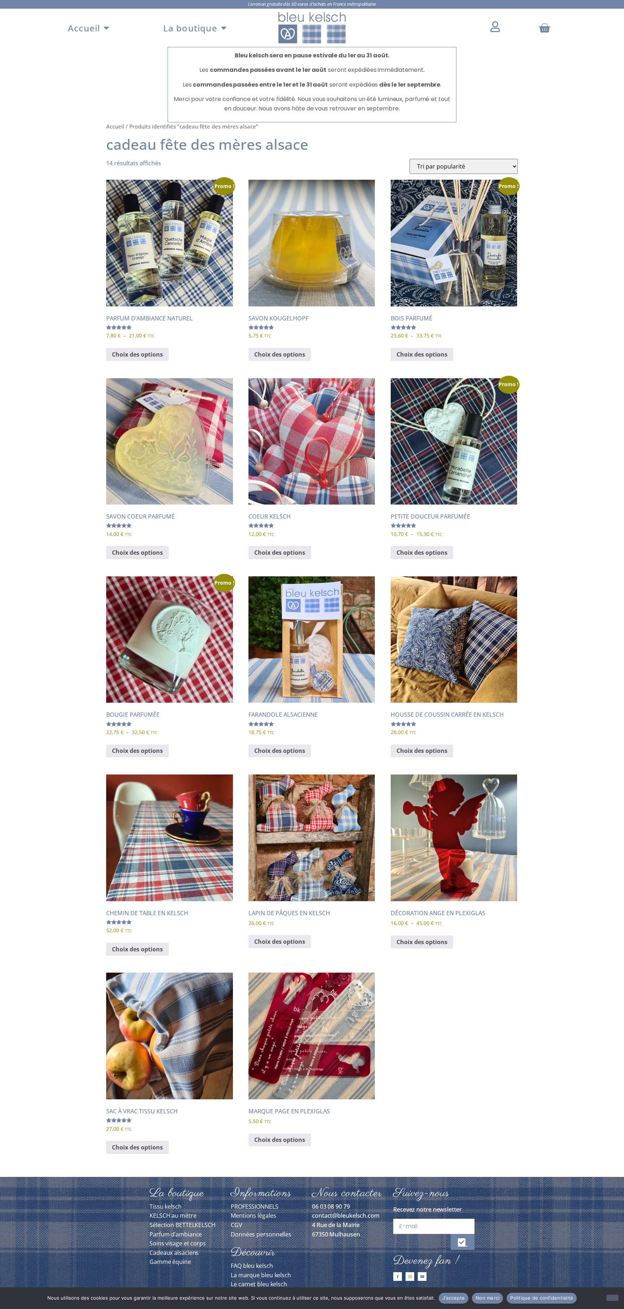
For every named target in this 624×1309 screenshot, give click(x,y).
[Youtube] (422, 1276)
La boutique (190, 28)
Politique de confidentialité (541, 1298)
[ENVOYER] (462, 1242)
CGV (236, 1225)
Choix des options (137, 354)
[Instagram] (410, 1276)
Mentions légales (253, 1215)
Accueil (84, 28)
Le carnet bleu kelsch (259, 1284)
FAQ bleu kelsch (252, 1266)
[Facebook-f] (397, 1276)
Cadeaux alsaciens (174, 1253)
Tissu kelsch (166, 1206)
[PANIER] (545, 28)
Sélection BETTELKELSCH (183, 1225)
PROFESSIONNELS (254, 1206)
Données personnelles (261, 1234)
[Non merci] (612, 1298)
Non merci (487, 1298)
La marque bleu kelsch (261, 1275)
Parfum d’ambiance (176, 1234)
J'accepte (453, 1298)
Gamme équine (170, 1262)
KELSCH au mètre (173, 1215)
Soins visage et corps (178, 1243)
